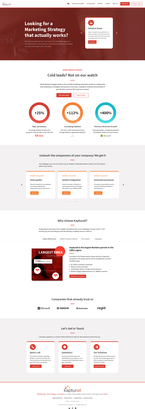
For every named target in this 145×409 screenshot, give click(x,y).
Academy (107, 3)
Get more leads (64, 95)
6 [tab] (76, 201)
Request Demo (137, 4)
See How (34, 193)
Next (115, 33)
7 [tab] (79, 201)
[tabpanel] (99, 33)
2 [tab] (98, 51)
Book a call (36, 366)
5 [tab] (74, 201)
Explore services (99, 366)
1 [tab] (95, 51)
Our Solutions (91, 3)
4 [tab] (103, 51)
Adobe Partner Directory (78, 276)
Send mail (67, 366)
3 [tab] (100, 51)
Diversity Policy (88, 398)
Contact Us (125, 3)
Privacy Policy (68, 398)
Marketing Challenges (78, 3)
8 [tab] (81, 201)
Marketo (100, 3)
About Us (115, 3)
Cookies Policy (78, 398)
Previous (83, 33)
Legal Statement (57, 398)
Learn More (92, 42)
